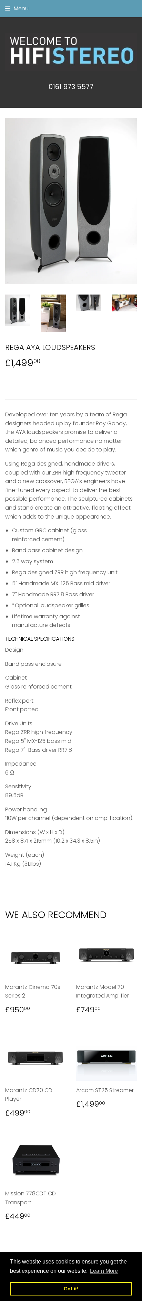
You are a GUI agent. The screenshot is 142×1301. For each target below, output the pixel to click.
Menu (21, 8)
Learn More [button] (104, 1271)
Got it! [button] (71, 1288)
